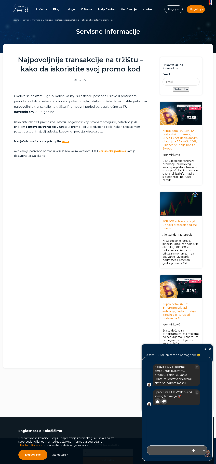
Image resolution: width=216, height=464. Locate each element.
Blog (56, 9)
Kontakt (148, 9)
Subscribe (181, 89)
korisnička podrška (112, 151)
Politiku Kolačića (31, 445)
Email (166, 74)
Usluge (70, 9)
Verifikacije (129, 9)
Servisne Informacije (32, 20)
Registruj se (197, 9)
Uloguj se (173, 9)
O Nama (86, 9)
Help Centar (106, 9)
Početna (41, 9)
